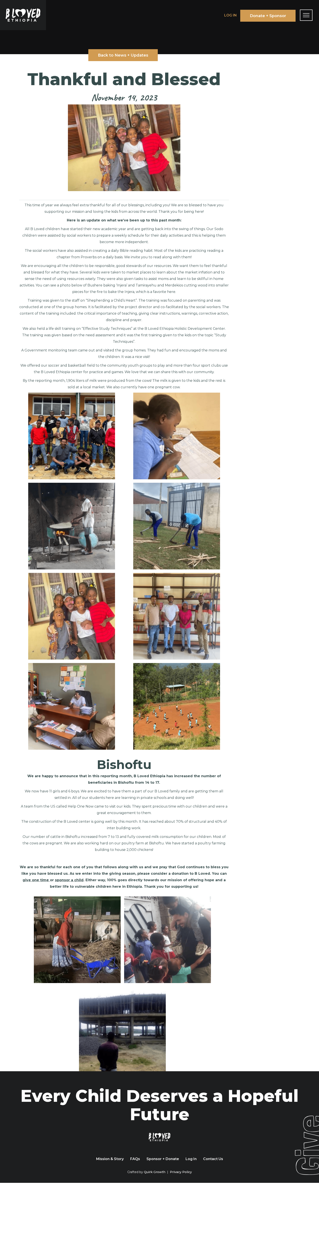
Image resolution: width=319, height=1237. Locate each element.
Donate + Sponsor (268, 15)
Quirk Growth (154, 1172)
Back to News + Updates (123, 55)
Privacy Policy (181, 1172)
